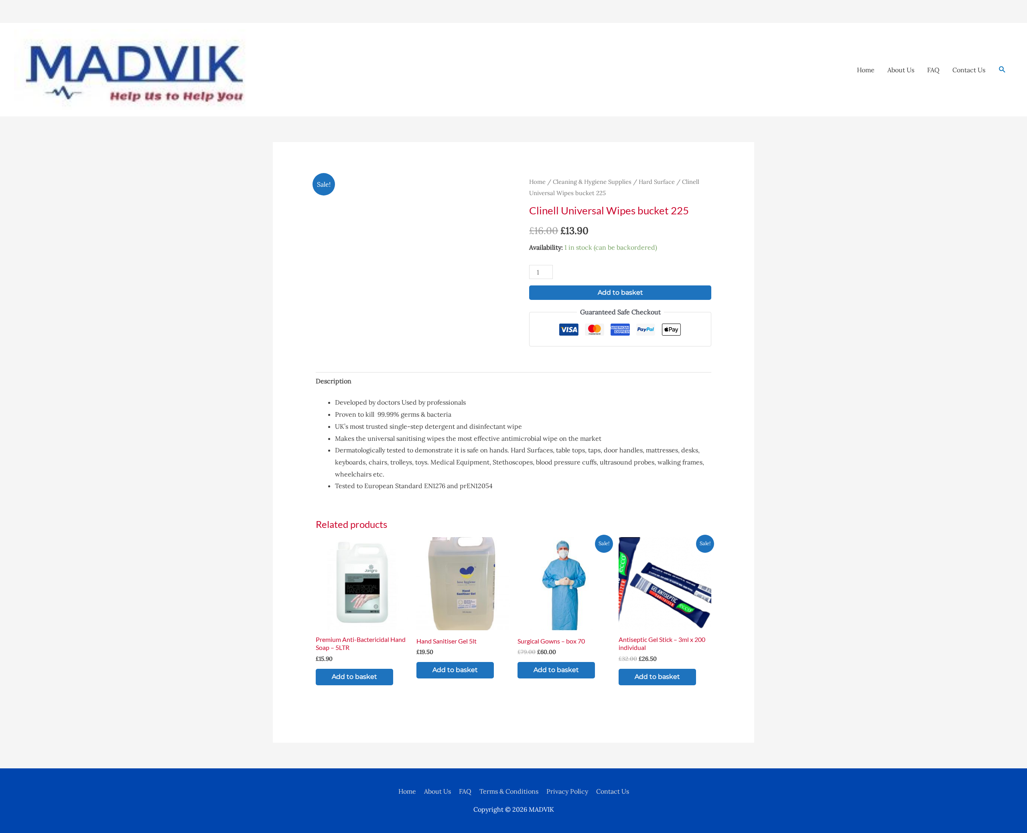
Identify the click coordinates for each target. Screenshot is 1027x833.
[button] (1002, 69)
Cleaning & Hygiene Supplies (592, 181)
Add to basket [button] (354, 676)
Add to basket (620, 292)
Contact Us (968, 70)
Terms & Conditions (508, 791)
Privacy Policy (567, 791)
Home (866, 70)
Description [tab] (333, 381)
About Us (900, 70)
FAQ (933, 70)
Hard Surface (657, 181)
